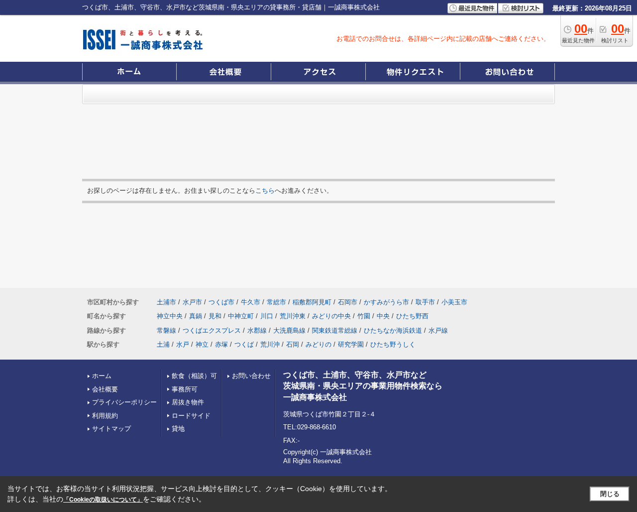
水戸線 (438, 330)
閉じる (610, 494)
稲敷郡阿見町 (312, 302)
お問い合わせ (251, 376)
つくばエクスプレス (212, 330)
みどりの (318, 344)
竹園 (363, 316)
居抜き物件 (188, 402)
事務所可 (185, 389)
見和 (215, 316)
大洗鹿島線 (289, 330)
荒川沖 (270, 344)
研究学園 (351, 344)
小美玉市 (454, 302)
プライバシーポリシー (124, 402)
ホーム (101, 376)
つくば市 (221, 302)
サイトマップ (111, 428)
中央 (383, 316)
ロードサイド (191, 415)
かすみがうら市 (386, 302)
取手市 (425, 302)
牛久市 (250, 302)
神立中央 (170, 316)
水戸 (182, 344)
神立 (202, 344)
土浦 (163, 344)
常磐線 (166, 330)
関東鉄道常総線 (334, 330)
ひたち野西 (412, 316)
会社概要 (105, 389)
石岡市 (347, 302)
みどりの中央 (331, 316)
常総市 (276, 302)
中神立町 (241, 316)
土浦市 (166, 302)
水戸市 (192, 302)
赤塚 (221, 344)
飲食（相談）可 (194, 376)
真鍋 (195, 316)
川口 (266, 316)
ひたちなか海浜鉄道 (393, 330)
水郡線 (257, 330)
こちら (265, 190)
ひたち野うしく (393, 344)
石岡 (292, 344)
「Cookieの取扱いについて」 (103, 499)
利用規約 (105, 415)
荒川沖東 (293, 316)
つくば (244, 344)
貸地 (178, 428)
